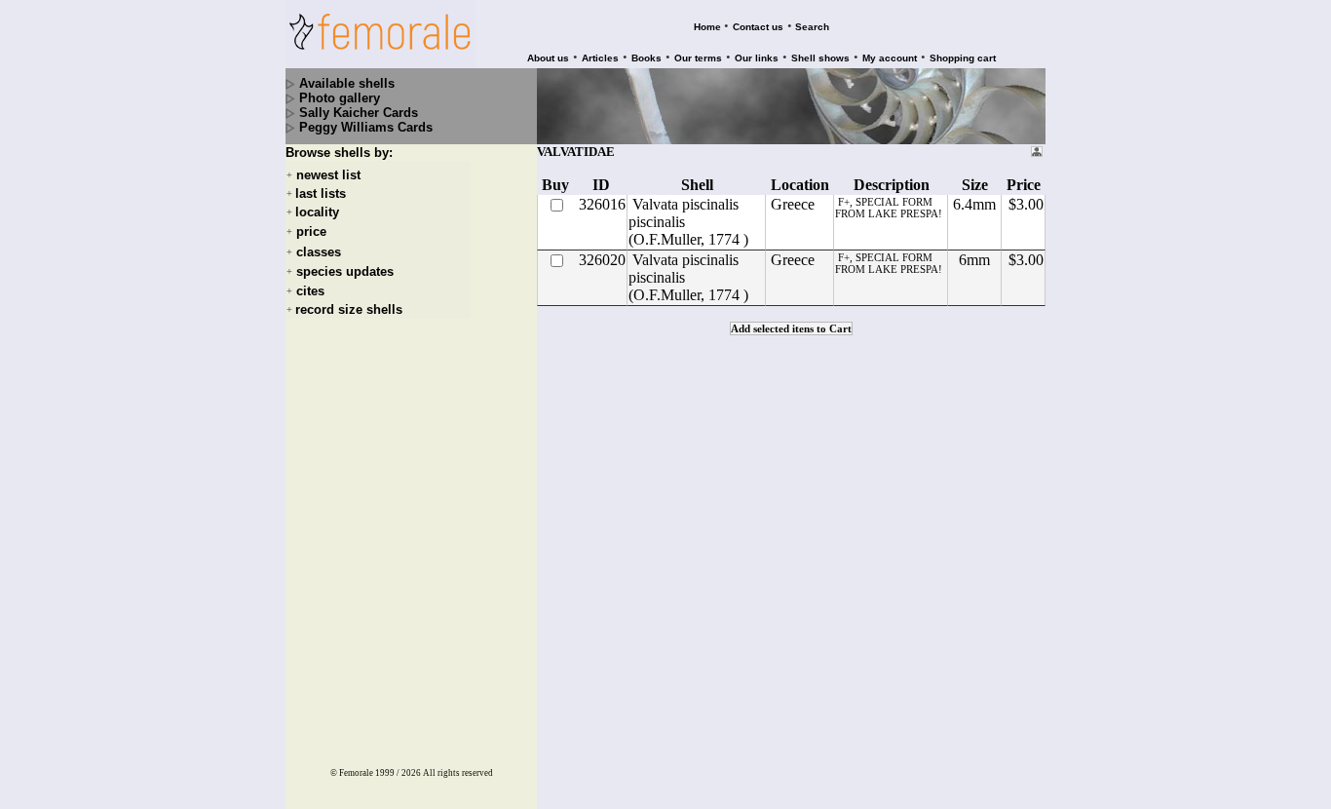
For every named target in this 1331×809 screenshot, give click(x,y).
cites (310, 291)
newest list (328, 175)
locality (317, 212)
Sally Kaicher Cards (358, 112)
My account (889, 58)
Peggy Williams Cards (366, 127)
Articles (600, 58)
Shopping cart (963, 58)
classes (318, 252)
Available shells (347, 83)
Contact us (758, 26)
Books (646, 58)
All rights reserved (458, 773)
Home (707, 26)
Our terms (698, 58)
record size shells (348, 309)
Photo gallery (339, 98)
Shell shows (820, 58)
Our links (757, 58)
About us (548, 58)
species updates (345, 271)
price (311, 232)
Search (812, 26)
